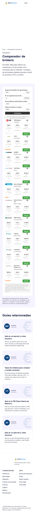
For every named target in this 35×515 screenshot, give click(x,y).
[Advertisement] (17, 24)
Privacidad (22, 485)
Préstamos (5, 474)
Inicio (4, 49)
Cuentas (5, 485)
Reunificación (6, 493)
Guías (21, 476)
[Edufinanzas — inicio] (12, 3)
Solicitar (26, 134)
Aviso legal (22, 482)
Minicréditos (6, 476)
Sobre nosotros (24, 479)
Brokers (4, 490)
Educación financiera (25, 474)
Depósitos (5, 479)
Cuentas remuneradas (9, 482)
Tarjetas (4, 487)
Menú (26, 3)
